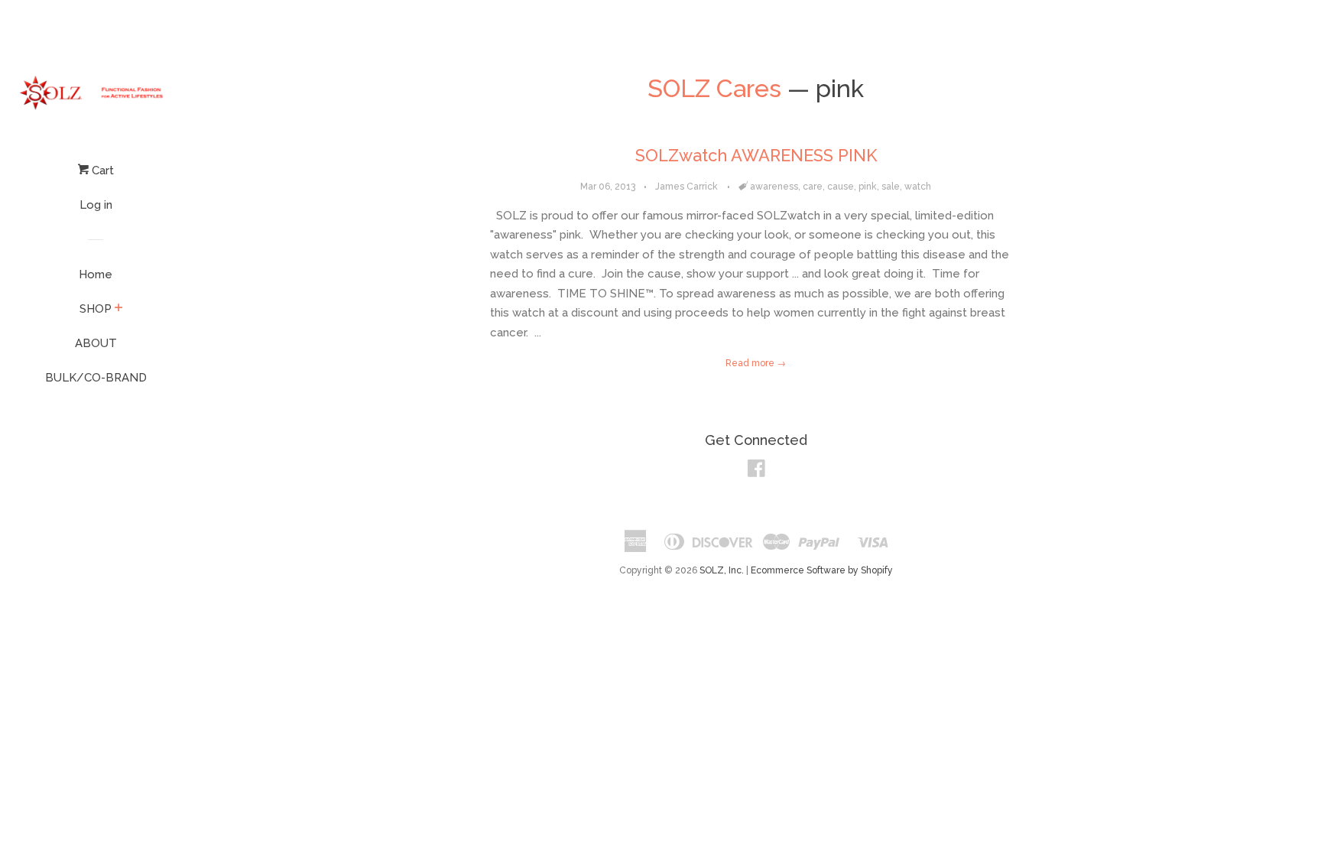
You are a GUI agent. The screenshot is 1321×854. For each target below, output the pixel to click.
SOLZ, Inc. (721, 570)
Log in (96, 205)
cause (840, 186)
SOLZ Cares (714, 88)
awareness (774, 186)
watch (917, 186)
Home (95, 274)
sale (890, 186)
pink (867, 186)
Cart (101, 170)
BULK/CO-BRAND (96, 378)
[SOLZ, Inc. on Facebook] (756, 472)
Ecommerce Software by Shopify (822, 570)
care (813, 186)
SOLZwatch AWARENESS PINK (756, 155)
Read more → (755, 363)
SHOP (96, 309)
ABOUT (96, 343)
